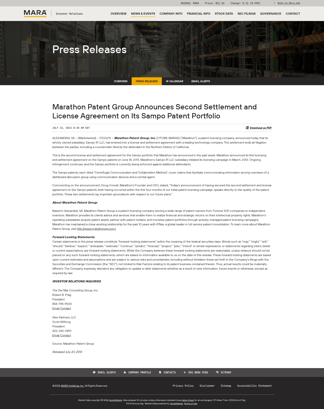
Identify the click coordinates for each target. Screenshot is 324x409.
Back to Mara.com (289, 3)
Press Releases (147, 81)
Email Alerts (200, 81)
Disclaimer (207, 385)
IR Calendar (174, 81)
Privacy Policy (183, 385)
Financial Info (198, 13)
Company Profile (137, 372)
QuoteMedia (115, 400)
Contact (293, 13)
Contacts (167, 372)
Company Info (171, 13)
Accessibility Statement (254, 385)
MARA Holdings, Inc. (72, 385)
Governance (270, 13)
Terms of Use (190, 403)
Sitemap (223, 372)
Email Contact (61, 308)
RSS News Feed (196, 372)
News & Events (143, 13)
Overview (119, 13)
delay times (188, 400)
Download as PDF (261, 127)
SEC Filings (247, 13)
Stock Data (224, 13)
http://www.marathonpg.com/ (96, 229)
